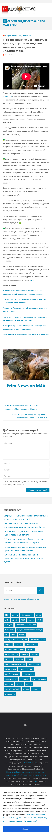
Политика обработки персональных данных (25, 772)
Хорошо (26, 829)
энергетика (10, 694)
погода (35, 654)
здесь (32, 280)
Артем (15, 615)
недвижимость (11, 654)
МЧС (39, 620)
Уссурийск (9, 630)
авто (13, 634)
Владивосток (27, 615)
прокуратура (34, 664)
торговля (24, 679)
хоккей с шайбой (12, 689)
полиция (19, 659)
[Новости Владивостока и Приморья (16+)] (21, 10)
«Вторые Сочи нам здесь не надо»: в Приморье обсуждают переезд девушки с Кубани (23, 558)
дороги (8, 644)
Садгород (8, 96)
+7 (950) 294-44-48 (28, 763)
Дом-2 (14, 620)
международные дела (14, 649)
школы (26, 689)
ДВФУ (38, 615)
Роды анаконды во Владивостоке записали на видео (26, 334)
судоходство (28, 674)
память (25, 654)
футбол (20, 684)
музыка (30, 649)
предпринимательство (15, 664)
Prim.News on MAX (26, 386)
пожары (8, 659)
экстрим (36, 689)
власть (22, 634)
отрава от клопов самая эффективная (21, 599)
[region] (26, 810)
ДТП (7, 620)
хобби (29, 684)
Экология (27, 36)
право (29, 659)
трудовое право (39, 679)
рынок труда (10, 669)
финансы (9, 684)
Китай (31, 620)
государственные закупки (16, 639)
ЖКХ (23, 620)
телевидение (11, 679)
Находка (8, 625)
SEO (7, 615)
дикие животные (38, 639)
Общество (16, 36)
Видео (8, 36)
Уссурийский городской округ (29, 630)
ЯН (6, 634)
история (18, 644)
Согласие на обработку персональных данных (26, 775)
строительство (26, 669)
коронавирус (31, 644)
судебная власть (12, 674)
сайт (36, 781)
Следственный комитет (26, 625)
